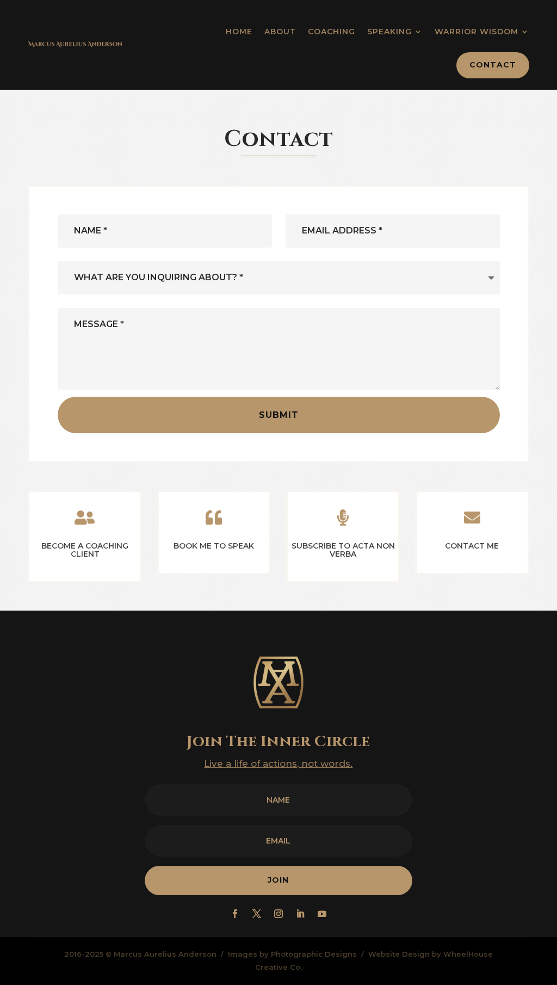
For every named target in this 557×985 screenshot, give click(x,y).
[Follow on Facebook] (235, 913)
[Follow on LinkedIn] (300, 913)
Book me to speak (214, 546)
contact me (472, 546)
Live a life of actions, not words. (278, 763)
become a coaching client (84, 550)
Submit (279, 415)
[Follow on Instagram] (278, 913)
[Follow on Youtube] (322, 913)
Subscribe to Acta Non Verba (343, 550)
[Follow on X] (256, 913)
